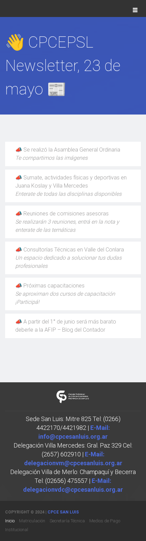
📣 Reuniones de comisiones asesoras (67, 221)
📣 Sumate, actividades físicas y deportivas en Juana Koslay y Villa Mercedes (71, 185)
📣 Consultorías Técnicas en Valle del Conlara (69, 257)
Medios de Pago (104, 520)
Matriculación (32, 520)
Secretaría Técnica (67, 520)
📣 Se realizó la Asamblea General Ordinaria (67, 153)
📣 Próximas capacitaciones (65, 293)
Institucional (16, 529)
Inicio (10, 520)
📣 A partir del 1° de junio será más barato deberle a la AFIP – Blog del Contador (65, 325)
